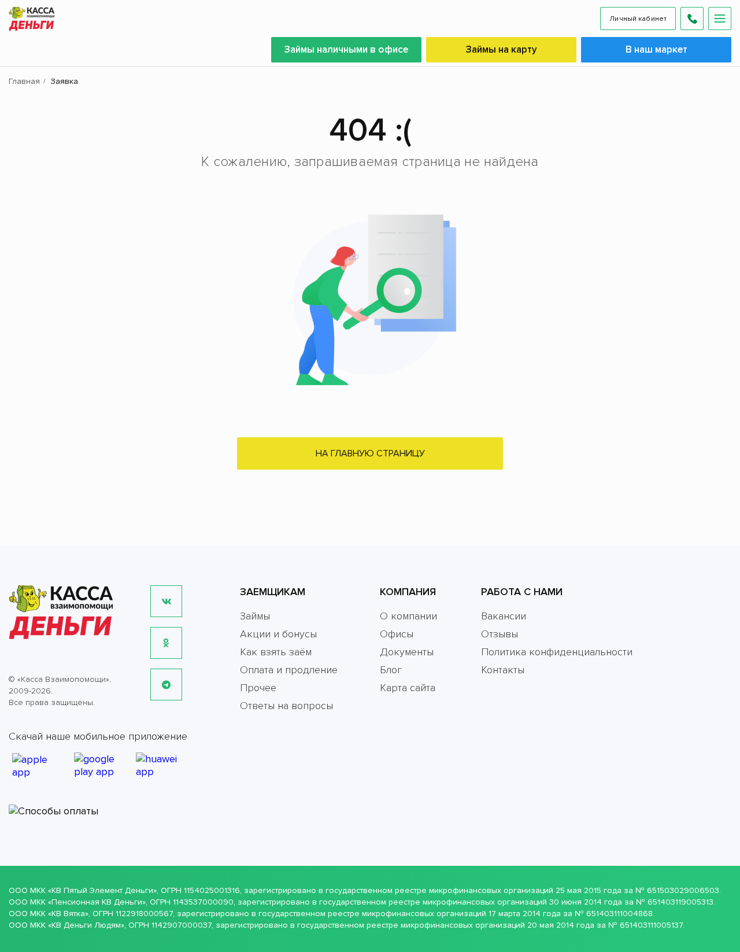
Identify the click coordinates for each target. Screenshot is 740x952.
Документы (407, 651)
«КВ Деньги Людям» (86, 925)
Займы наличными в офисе (346, 49)
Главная (24, 81)
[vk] (166, 601)
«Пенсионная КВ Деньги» (97, 902)
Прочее (258, 687)
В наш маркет (656, 49)
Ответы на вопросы (286, 705)
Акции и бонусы (278, 634)
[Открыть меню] (719, 18)
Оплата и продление (289, 669)
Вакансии (503, 616)
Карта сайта (407, 687)
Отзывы (499, 634)
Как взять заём (276, 651)
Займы (255, 616)
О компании (408, 616)
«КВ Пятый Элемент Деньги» (102, 890)
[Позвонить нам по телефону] (692, 18)
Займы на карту (501, 49)
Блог (391, 669)
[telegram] (166, 684)
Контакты (502, 669)
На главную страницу (370, 453)
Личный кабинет (638, 18)
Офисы (396, 634)
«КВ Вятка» (68, 913)
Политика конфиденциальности (556, 651)
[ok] (166, 643)
